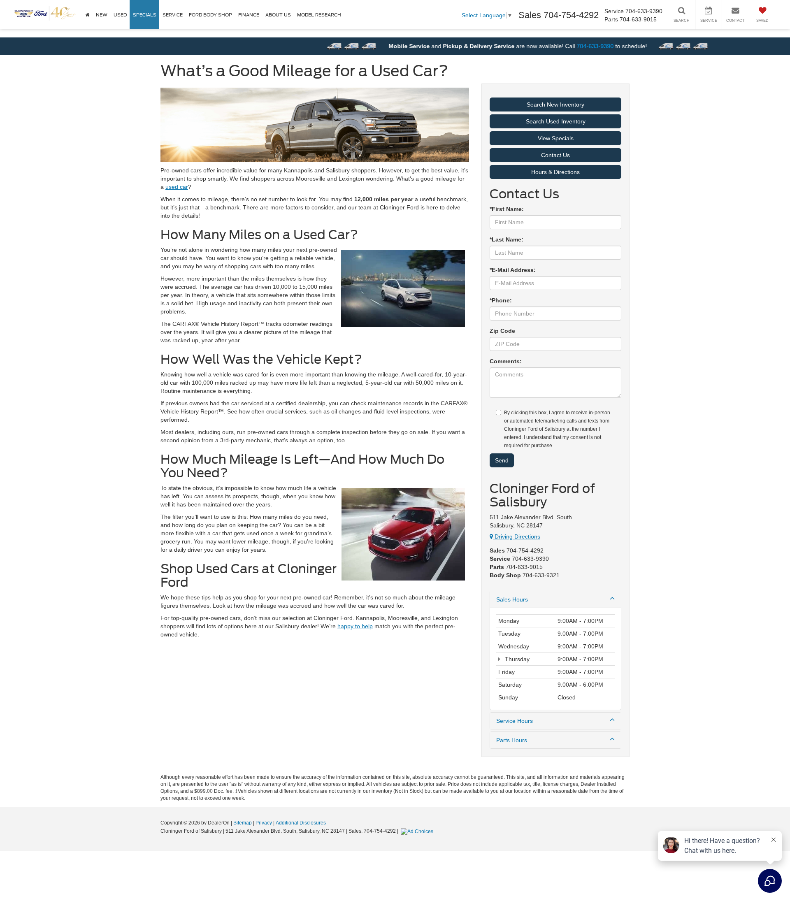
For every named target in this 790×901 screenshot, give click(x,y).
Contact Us (555, 155)
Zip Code (502, 330)
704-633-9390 (570, 46)
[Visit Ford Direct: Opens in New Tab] (418, 831)
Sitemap (242, 823)
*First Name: (507, 209)
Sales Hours (512, 599)
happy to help (355, 626)
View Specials (556, 138)
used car (176, 186)
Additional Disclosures (301, 823)
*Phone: (501, 300)
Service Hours (514, 721)
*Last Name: (506, 239)
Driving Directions (516, 536)
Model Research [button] (319, 15)
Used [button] (120, 15)
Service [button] (173, 15)
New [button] (101, 15)
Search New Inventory (555, 104)
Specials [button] (144, 15)
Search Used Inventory (556, 121)
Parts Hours (511, 740)
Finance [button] (248, 15)
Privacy (264, 823)
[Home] (87, 14)
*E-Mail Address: (513, 270)
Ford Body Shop (210, 15)
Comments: (506, 361)
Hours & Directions (555, 172)
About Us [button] (278, 15)
